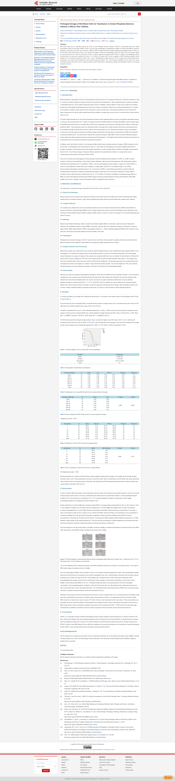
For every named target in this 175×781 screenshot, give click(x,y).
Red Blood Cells (83, 69)
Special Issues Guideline (42, 100)
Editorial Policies (85, 762)
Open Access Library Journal (68, 20)
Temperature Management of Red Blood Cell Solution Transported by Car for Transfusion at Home (44, 81)
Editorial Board (40, 34)
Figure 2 (82, 484)
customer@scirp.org (43, 139)
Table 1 (68, 299)
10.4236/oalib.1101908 (70, 41)
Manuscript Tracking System (107, 760)
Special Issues (84, 772)
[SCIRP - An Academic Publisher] (45, 3)
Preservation (129, 765)
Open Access (129, 760)
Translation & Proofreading (107, 765)
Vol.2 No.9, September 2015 (86, 20)
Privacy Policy (129, 770)
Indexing (38, 41)
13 (102, 590)
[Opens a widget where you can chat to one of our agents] (168, 778)
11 (87, 582)
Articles (48, 9)
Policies (129, 757)
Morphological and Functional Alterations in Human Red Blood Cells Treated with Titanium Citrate (45, 53)
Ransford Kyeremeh (104, 30)
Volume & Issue (103, 770)
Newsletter (38, 107)
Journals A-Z (65, 760)
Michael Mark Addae (117, 30)
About (88, 9)
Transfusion (67, 69)
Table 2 (98, 306)
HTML (83, 41)
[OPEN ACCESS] (118, 3)
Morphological (93, 69)
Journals (59, 9)
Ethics (82, 760)
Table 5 (124, 325)
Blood (62, 69)
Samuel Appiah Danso (80, 30)
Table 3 (107, 315)
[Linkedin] (46, 129)
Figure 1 (79, 310)
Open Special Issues (41, 93)
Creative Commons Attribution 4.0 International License (101, 749)
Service (102, 757)
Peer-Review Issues (86, 767)
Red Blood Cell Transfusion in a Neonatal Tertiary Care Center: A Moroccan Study (44, 75)
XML (87, 41)
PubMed (103, 676)
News (79, 9)
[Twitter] (36, 129)
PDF (79, 41)
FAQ (36, 117)
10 (113, 523)
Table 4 (93, 322)
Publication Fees (41, 38)
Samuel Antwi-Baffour (66, 30)
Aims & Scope (40, 23)
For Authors (83, 765)
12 (100, 590)
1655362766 (41, 146)
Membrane (75, 69)
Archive (38, 31)
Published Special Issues (43, 96)
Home (38, 9)
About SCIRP (85, 757)
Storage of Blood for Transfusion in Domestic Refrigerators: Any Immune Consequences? (44, 68)
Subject (64, 762)
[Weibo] (52, 129)
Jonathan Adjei (92, 30)
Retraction (128, 767)
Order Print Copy (40, 110)
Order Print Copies (104, 762)
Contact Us (38, 114)
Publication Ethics (131, 762)
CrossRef (97, 676)
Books (69, 9)
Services (98, 9)
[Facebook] (41, 129)
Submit (109, 9)
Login (137, 3)
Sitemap (64, 767)
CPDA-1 (100, 69)
